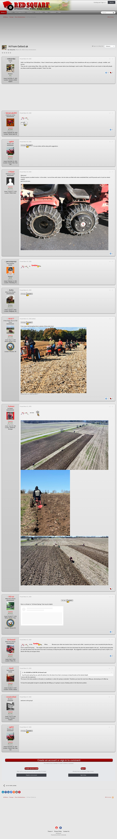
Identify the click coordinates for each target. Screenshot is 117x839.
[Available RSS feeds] (113, 797)
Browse (3, 12)
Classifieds (30, 12)
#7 (112, 318)
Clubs (59, 12)
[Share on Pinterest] (19, 792)
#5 (112, 261)
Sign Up (111, 2)
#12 (112, 697)
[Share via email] (16, 792)
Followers (108, 46)
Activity (10, 12)
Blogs (46, 12)
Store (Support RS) (19, 12)
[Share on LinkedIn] (3, 792)
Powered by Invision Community (58, 835)
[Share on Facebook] (5, 792)
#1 (112, 58)
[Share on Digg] (8, 792)
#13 (112, 727)
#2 (112, 113)
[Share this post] (109, 58)
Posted (25, 58)
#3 (112, 141)
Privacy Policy (58, 831)
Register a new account (31, 775)
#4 (112, 172)
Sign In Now (83, 775)
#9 (112, 596)
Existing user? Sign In (99, 2)
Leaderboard (53, 12)
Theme (50, 831)
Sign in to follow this (98, 46)
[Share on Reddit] (14, 792)
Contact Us (66, 831)
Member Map (38, 12)
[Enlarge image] (64, 217)
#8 (112, 406)
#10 (112, 639)
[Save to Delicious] (11, 792)
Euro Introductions (31, 49)
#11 (112, 668)
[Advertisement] (33, 32)
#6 (112, 290)
